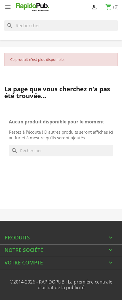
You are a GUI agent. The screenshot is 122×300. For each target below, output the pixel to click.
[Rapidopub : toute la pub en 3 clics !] (32, 7)
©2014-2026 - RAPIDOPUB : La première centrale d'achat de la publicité (61, 284)
